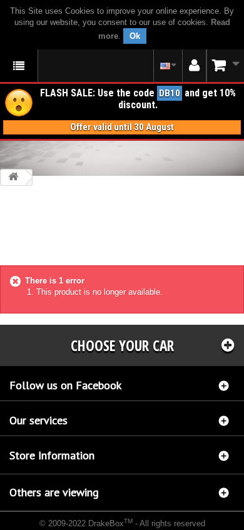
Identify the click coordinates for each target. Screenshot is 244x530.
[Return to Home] (13, 177)
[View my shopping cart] (225, 65)
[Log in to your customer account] (194, 65)
